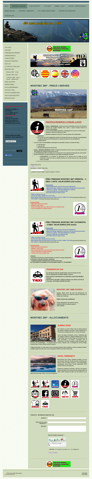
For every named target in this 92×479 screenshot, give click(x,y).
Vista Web (84, 474)
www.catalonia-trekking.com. (79, 197)
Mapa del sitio (19, 473)
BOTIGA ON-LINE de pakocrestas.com (49, 198)
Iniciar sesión (84, 472)
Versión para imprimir (10, 473)
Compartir (9, 155)
